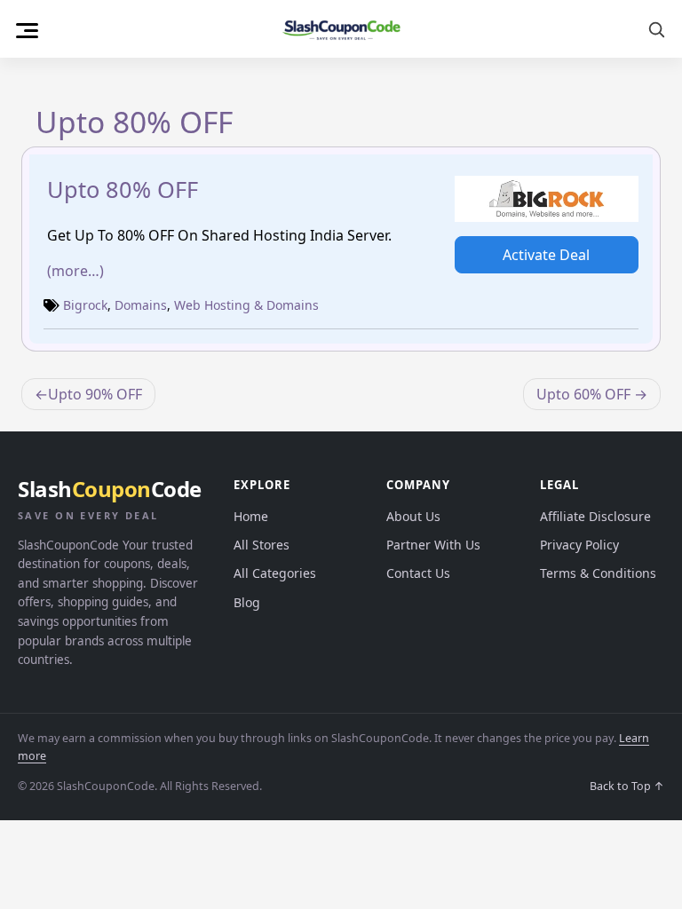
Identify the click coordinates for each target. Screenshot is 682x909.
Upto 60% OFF (583, 394)
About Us (413, 516)
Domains (141, 304)
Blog (247, 602)
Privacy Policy (579, 544)
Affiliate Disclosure (595, 516)
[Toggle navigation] (27, 28)
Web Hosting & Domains (246, 304)
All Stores (261, 544)
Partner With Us (433, 544)
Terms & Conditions (598, 573)
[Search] (656, 29)
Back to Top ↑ (627, 786)
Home (251, 516)
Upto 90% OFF (95, 394)
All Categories (275, 573)
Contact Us (418, 573)
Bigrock (85, 304)
